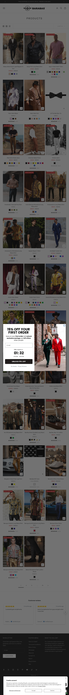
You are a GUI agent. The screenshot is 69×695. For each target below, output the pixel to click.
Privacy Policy (42, 686)
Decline (52, 690)
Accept (33, 690)
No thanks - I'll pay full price (19, 366)
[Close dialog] (64, 325)
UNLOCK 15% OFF (19, 361)
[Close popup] (66, 678)
